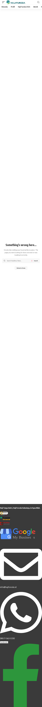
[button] (4, 2)
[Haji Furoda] (15, 2)
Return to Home (21, 268)
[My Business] (18, 541)
